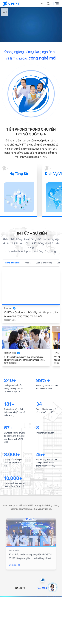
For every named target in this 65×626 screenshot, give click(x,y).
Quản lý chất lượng (44, 262)
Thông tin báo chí (12, 262)
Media (28, 262)
